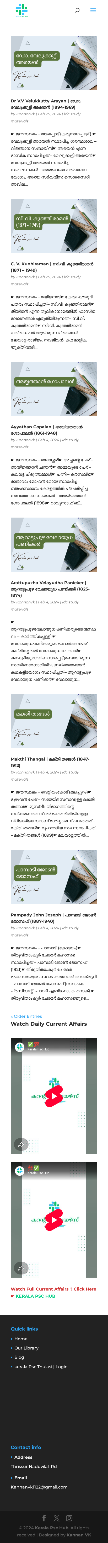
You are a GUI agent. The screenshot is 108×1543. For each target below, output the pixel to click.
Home (21, 1338)
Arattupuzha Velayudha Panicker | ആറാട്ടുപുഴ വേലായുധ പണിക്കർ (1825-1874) (50, 589)
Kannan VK (79, 1534)
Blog (19, 1357)
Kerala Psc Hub (51, 1527)
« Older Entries (26, 1016)
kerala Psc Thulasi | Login (41, 1366)
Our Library (26, 1348)
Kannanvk (25, 114)
